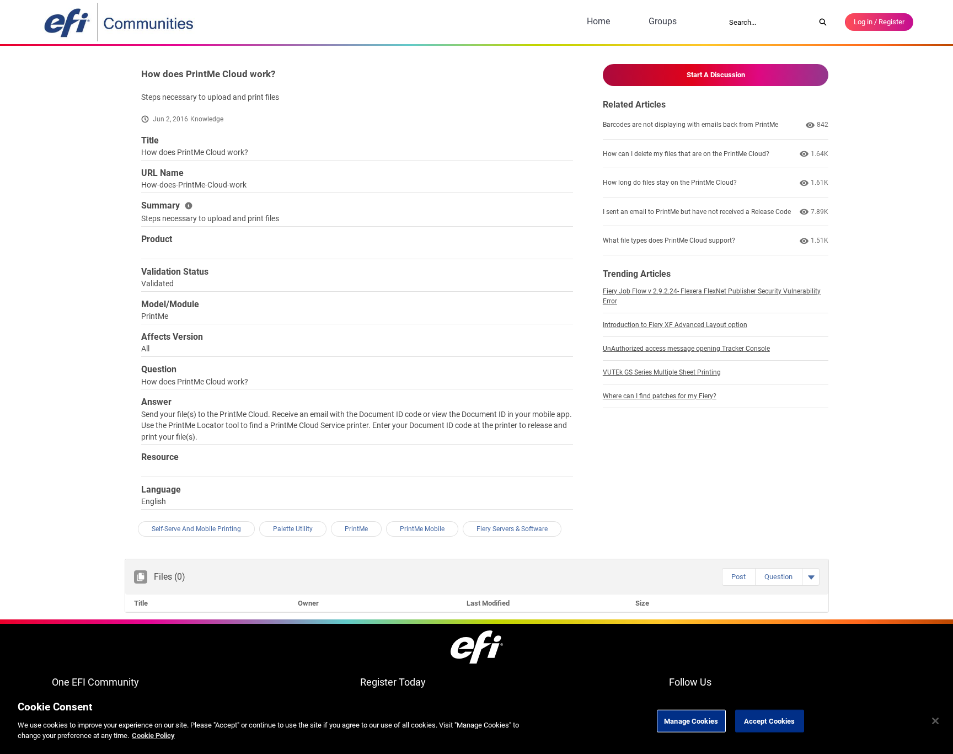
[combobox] (768, 22)
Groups (663, 21)
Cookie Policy (153, 735)
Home (598, 21)
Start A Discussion (716, 75)
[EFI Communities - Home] (119, 22)
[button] (738, 577)
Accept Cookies (769, 720)
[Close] (935, 721)
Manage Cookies (691, 720)
